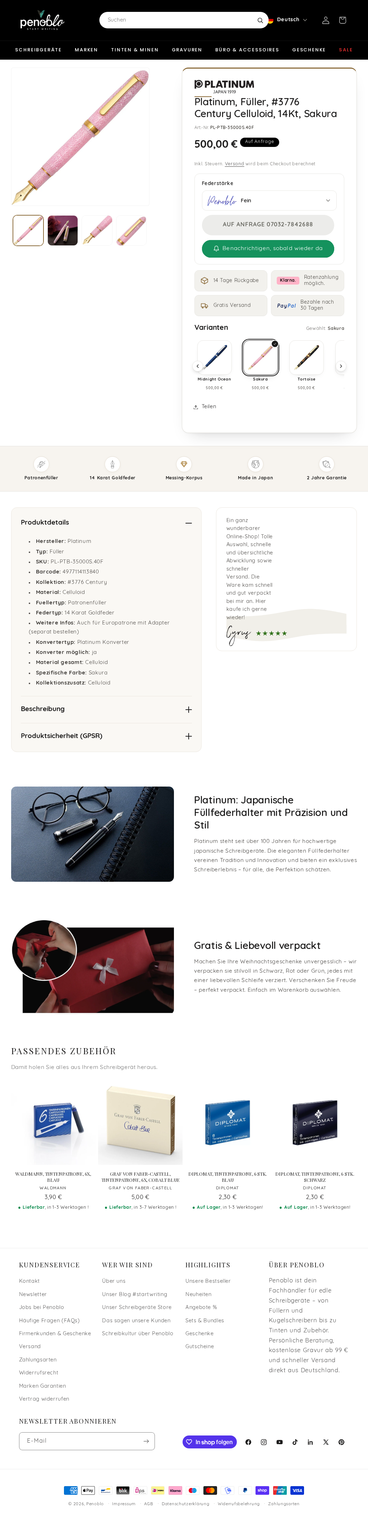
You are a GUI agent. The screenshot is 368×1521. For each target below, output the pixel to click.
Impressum (124, 1504)
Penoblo (95, 1504)
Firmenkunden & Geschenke (55, 1334)
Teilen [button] (209, 407)
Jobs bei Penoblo (41, 1307)
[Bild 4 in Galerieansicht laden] (131, 230)
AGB (148, 1504)
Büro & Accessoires (247, 49)
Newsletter (33, 1295)
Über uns (113, 1281)
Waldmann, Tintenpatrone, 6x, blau (53, 1177)
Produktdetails (45, 523)
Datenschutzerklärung (186, 1504)
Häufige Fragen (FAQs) (49, 1321)
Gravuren (187, 49)
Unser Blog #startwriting (134, 1295)
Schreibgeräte (38, 49)
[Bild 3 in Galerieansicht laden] (97, 230)
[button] (342, 20)
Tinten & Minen (134, 49)
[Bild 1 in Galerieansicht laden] (28, 230)
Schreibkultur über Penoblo (137, 1334)
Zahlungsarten (38, 1360)
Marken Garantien (42, 1386)
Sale (346, 49)
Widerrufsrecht (39, 1373)
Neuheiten (198, 1295)
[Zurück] (197, 366)
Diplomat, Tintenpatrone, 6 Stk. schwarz (314, 1177)
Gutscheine (199, 1347)
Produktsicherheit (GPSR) (61, 736)
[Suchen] (260, 20)
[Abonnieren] (146, 1441)
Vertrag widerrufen (44, 1399)
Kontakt (29, 1281)
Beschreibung (43, 709)
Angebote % (201, 1307)
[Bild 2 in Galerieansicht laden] (62, 230)
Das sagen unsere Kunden (136, 1321)
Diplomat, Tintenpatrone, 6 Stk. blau (227, 1177)
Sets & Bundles (204, 1321)
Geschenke (309, 49)
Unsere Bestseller (208, 1281)
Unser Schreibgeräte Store (137, 1307)
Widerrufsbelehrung (239, 1504)
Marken (86, 49)
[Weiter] (341, 366)
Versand (234, 164)
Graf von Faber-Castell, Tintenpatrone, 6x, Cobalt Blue (140, 1177)
